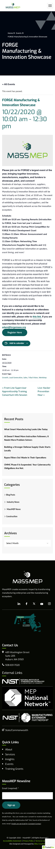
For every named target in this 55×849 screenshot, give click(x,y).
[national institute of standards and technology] (23, 681)
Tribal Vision (33, 377)
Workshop (43, 377)
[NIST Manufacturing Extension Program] (27, 717)
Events (19, 33)
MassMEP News (14, 509)
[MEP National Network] (27, 697)
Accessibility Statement (12, 841)
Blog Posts (10, 495)
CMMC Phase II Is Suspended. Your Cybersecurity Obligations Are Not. (27, 466)
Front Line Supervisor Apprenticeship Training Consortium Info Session (14, 391)
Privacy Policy (28, 841)
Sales (25, 377)
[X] (34, 604)
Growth (5, 377)
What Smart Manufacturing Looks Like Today (26, 429)
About (8, 749)
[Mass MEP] (13, 6)
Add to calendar (16, 343)
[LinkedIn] (19, 604)
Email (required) (10, 788)
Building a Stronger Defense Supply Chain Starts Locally (27, 449)
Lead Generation (15, 377)
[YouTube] (42, 604)
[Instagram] (49, 604)
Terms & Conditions (43, 841)
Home (10, 33)
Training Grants (14, 769)
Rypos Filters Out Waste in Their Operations (25, 457)
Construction (11, 516)
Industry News (13, 502)
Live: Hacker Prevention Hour (44, 391)
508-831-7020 (12, 665)
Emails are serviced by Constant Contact (26, 824)
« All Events (8, 84)
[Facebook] (26, 604)
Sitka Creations (40, 844)
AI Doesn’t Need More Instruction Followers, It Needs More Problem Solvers (26, 438)
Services (10, 754)
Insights (9, 759)
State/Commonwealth (16, 730)
